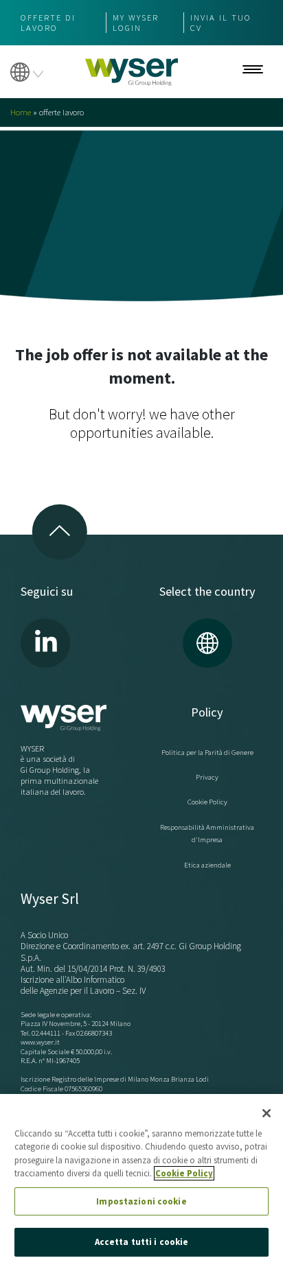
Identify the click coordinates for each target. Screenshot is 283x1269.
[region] (141, 1181)
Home (20, 112)
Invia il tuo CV (220, 22)
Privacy (207, 777)
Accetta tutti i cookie (142, 1242)
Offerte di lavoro (48, 22)
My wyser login (136, 22)
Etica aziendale (207, 865)
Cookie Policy (207, 801)
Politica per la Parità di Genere (207, 752)
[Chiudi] (266, 1113)
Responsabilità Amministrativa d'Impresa (207, 833)
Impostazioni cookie (141, 1201)
